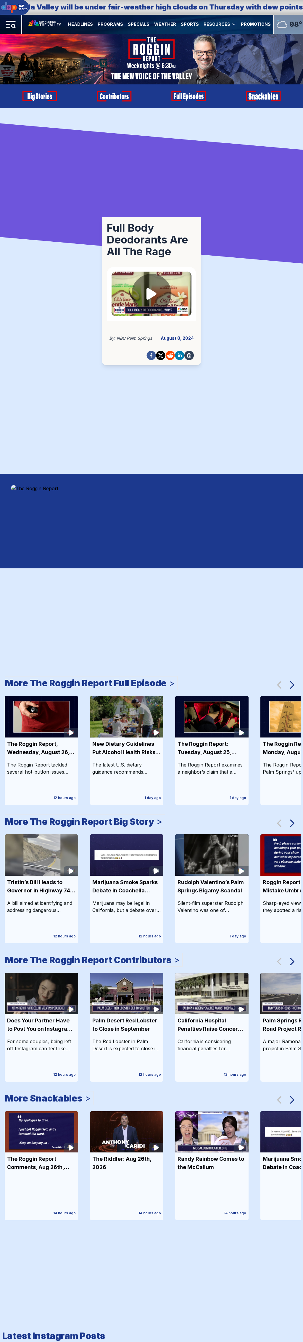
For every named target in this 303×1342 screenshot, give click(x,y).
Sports (190, 24)
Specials (138, 24)
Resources (217, 24)
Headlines (80, 24)
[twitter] (160, 355)
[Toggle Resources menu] (233, 24)
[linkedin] (179, 355)
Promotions (256, 24)
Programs (110, 24)
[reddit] (170, 355)
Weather (165, 24)
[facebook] (151, 355)
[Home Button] (45, 24)
